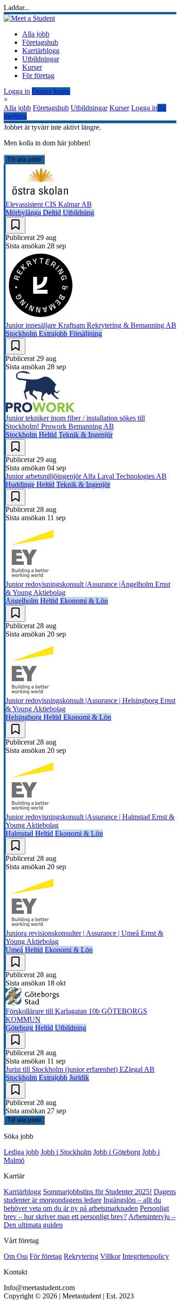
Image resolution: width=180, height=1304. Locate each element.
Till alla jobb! (24, 159)
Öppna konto (51, 91)
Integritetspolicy (145, 1256)
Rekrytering (81, 1256)
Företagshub (40, 42)
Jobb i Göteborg (116, 1152)
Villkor (110, 1256)
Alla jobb (35, 34)
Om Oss (16, 1256)
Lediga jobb (21, 1152)
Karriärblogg (41, 50)
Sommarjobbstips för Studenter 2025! (97, 1192)
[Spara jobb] (15, 225)
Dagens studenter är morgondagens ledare (90, 1196)
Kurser (32, 67)
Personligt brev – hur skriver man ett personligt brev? (86, 1212)
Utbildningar (40, 59)
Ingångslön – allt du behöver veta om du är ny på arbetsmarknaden (82, 1204)
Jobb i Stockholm (66, 1152)
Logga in (17, 91)
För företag (38, 75)
